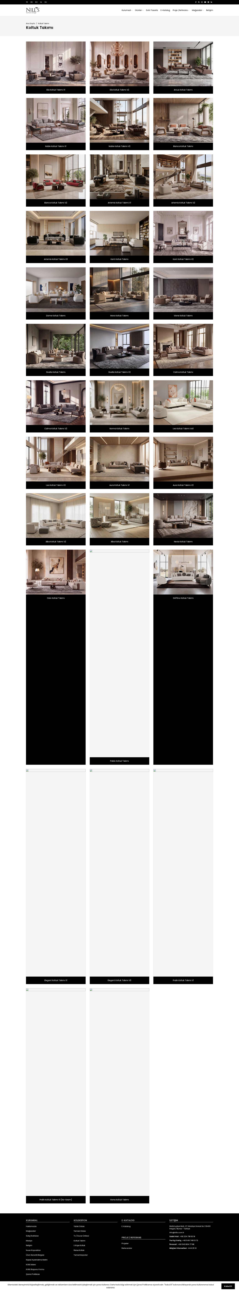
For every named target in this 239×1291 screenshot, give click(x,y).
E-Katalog (126, 1226)
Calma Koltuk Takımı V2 (55, 428)
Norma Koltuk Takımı (119, 428)
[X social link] (198, 2)
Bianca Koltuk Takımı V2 (55, 202)
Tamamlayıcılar (81, 1255)
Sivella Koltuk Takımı (55, 372)
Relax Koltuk (79, 1250)
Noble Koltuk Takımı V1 (55, 146)
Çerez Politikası (33, 1274)
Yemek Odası (80, 1231)
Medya (29, 1241)
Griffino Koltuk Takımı (183, 598)
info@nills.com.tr (176, 1232)
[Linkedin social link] (211, 2)
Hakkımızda (31, 1226)
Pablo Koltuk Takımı (119, 761)
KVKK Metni (31, 1264)
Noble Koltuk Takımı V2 (119, 146)
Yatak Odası (79, 1226)
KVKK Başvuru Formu (35, 1269)
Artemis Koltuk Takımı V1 (119, 202)
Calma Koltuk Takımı (183, 372)
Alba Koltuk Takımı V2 (56, 541)
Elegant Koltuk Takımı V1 (55, 980)
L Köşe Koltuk (79, 1245)
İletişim (29, 1245)
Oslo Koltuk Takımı (56, 598)
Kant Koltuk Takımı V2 (183, 259)
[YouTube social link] (205, 2)
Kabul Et (228, 1286)
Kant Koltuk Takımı (119, 259)
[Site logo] (33, 10)
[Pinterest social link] (208, 2)
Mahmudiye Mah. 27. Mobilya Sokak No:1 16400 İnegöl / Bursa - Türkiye (190, 1227)
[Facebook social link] (196, 2)
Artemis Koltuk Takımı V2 (183, 202)
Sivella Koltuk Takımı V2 (119, 372)
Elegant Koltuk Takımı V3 (119, 980)
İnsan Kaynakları (33, 1250)
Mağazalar (31, 1231)
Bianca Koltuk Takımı (183, 146)
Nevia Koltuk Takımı (183, 541)
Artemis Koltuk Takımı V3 (56, 259)
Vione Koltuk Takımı (183, 315)
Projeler (125, 1243)
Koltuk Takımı (79, 1241)
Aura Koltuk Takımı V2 (183, 485)
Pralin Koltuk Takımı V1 (183, 980)
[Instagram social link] (201, 2)
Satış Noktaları (32, 1236)
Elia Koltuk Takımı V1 (55, 89)
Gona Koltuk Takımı (119, 1199)
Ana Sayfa (30, 23)
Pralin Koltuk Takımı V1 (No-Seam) (56, 1199)
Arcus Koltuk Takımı (183, 89)
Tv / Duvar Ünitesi (81, 1236)
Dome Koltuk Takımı (55, 315)
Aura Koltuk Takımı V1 (119, 485)
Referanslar (127, 1248)
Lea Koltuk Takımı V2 (56, 485)
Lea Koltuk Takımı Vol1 (183, 428)
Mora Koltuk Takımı (119, 315)
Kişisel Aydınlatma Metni (36, 1260)
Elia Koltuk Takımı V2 (119, 89)
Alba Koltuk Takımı (119, 541)
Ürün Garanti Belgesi (35, 1255)
